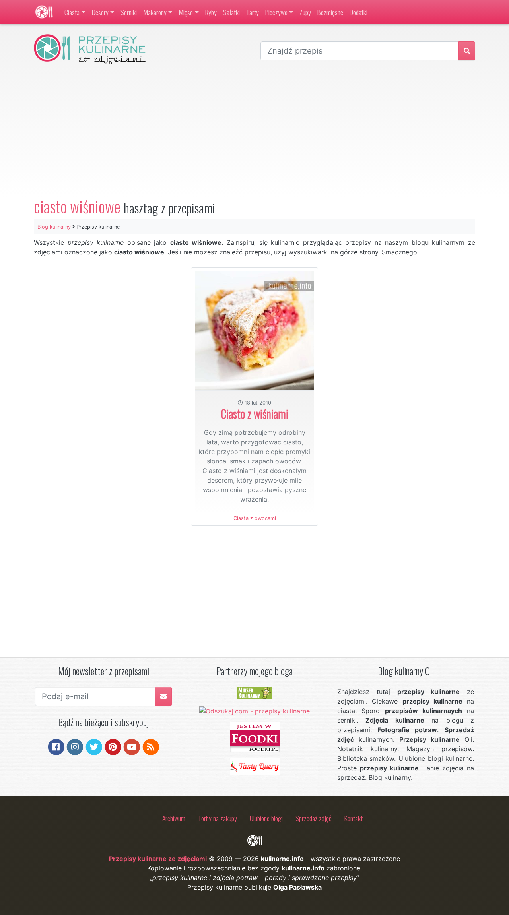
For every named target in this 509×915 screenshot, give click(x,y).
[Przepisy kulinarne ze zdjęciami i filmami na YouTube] (131, 746)
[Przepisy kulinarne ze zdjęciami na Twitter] (94, 746)
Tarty (252, 12)
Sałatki (231, 12)
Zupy (305, 12)
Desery (100, 12)
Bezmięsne (330, 12)
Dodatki (358, 12)
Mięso (186, 12)
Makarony (155, 12)
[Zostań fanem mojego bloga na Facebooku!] (56, 746)
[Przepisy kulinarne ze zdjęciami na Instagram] (75, 746)
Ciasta (72, 12)
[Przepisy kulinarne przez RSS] (150, 746)
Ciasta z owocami (254, 518)
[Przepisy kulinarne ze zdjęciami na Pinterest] (113, 746)
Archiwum (173, 818)
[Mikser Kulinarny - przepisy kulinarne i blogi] (254, 692)
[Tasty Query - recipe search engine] (255, 766)
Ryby (211, 12)
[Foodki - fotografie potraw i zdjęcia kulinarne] (255, 737)
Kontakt (353, 818)
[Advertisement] (254, 130)
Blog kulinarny (54, 227)
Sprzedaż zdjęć (313, 818)
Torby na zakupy (217, 818)
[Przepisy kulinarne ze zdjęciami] (44, 12)
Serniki (128, 12)
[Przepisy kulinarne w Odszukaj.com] (254, 710)
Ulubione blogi (266, 818)
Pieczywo (276, 12)
